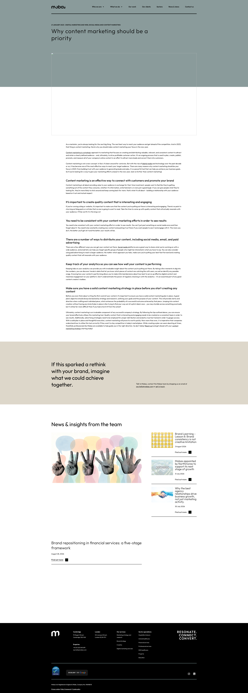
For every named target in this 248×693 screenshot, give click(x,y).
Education (142, 657)
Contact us (189, 7)
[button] (77, 673)
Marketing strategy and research (124, 636)
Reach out (149, 326)
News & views (174, 7)
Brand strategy (121, 641)
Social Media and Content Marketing (105, 25)
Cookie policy (76, 689)
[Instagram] (188, 673)
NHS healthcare (143, 650)
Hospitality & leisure (144, 635)
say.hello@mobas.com (144, 386)
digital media (147, 163)
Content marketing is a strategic (78, 152)
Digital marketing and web (125, 649)
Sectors (160, 7)
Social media (123, 247)
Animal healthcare (144, 639)
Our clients (146, 7)
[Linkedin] (194, 673)
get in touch (160, 386)
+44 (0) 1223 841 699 (79, 647)
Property (141, 654)
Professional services (145, 646)
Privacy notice (55, 689)
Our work (132, 7)
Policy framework (66, 689)
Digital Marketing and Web (76, 25)
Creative (119, 645)
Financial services (144, 642)
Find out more (57, 560)
